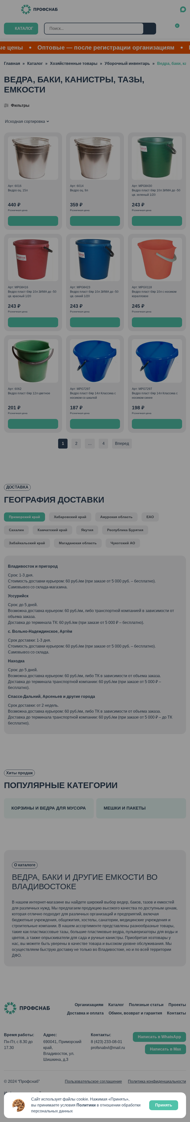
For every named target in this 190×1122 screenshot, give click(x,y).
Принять (163, 1105)
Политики (86, 1105)
